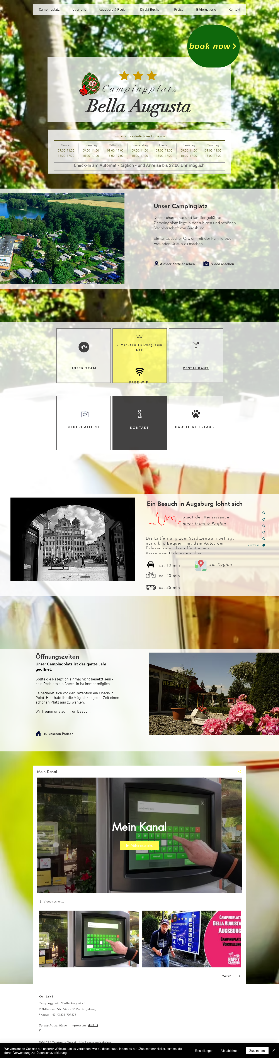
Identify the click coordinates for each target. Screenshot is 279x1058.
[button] (83, 355)
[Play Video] (89, 939)
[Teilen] (237, 771)
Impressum (78, 1025)
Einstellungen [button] (204, 1050)
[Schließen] (273, 1051)
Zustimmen (257, 1050)
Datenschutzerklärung (51, 1052)
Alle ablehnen (230, 1050)
